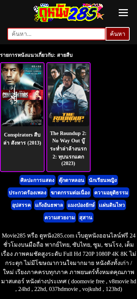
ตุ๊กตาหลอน (71, 180)
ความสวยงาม (60, 217)
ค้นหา (117, 34)
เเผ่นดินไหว (112, 205)
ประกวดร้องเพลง (27, 192)
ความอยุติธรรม (111, 192)
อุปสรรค (21, 205)
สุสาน (85, 217)
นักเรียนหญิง (103, 180)
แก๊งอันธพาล (49, 205)
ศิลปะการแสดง (37, 180)
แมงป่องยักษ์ (81, 205)
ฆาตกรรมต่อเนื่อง (70, 192)
